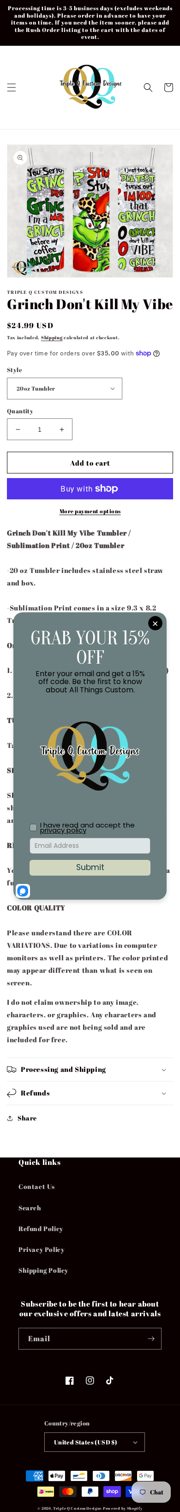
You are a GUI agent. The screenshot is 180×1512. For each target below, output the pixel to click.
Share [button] (27, 1118)
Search (30, 1207)
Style (14, 370)
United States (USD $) (85, 1442)
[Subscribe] (151, 1339)
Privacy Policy (41, 1249)
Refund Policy (40, 1228)
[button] (11, 87)
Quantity (20, 411)
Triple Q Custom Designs (77, 1508)
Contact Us (36, 1186)
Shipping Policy (43, 1270)
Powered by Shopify (123, 1508)
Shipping (52, 337)
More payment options (90, 511)
